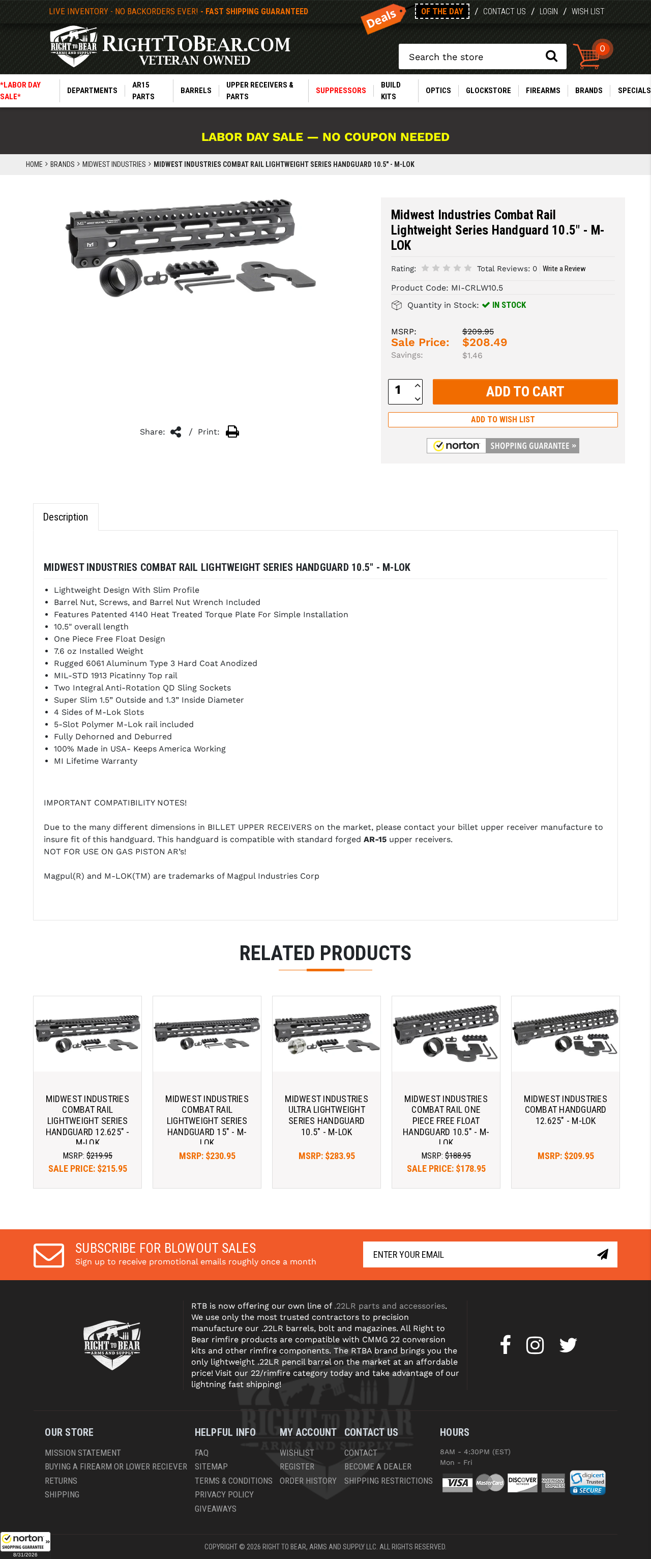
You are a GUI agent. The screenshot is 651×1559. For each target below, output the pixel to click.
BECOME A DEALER (377, 1466)
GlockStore (488, 90)
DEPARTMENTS (92, 90)
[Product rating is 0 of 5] (446, 268)
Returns (61, 1481)
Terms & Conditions (234, 1481)
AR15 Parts (143, 90)
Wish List (588, 11)
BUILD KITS (391, 90)
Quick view (87, 1033)
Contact (360, 1453)
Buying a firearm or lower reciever (116, 1466)
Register (297, 1466)
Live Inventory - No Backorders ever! (178, 11)
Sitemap (211, 1466)
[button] (25, 1545)
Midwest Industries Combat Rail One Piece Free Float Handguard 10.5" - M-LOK (446, 1120)
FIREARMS (543, 90)
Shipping (62, 1494)
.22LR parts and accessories (389, 1306)
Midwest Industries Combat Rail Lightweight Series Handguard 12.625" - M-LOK (88, 1120)
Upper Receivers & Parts (259, 90)
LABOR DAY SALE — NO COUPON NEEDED (325, 137)
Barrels (196, 90)
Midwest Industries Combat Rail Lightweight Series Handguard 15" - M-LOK (207, 1120)
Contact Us (504, 11)
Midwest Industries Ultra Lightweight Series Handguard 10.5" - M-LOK (326, 1115)
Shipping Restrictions (388, 1481)
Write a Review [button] (564, 268)
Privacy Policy (224, 1494)
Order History (308, 1481)
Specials (634, 90)
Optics (438, 90)
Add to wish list (503, 419)
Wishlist (297, 1453)
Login (549, 11)
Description (65, 517)
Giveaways (215, 1509)
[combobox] (483, 56)
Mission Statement (83, 1453)
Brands (589, 90)
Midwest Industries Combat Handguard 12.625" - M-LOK (565, 1109)
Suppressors (341, 90)
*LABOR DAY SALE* (20, 90)
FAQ (202, 1453)
